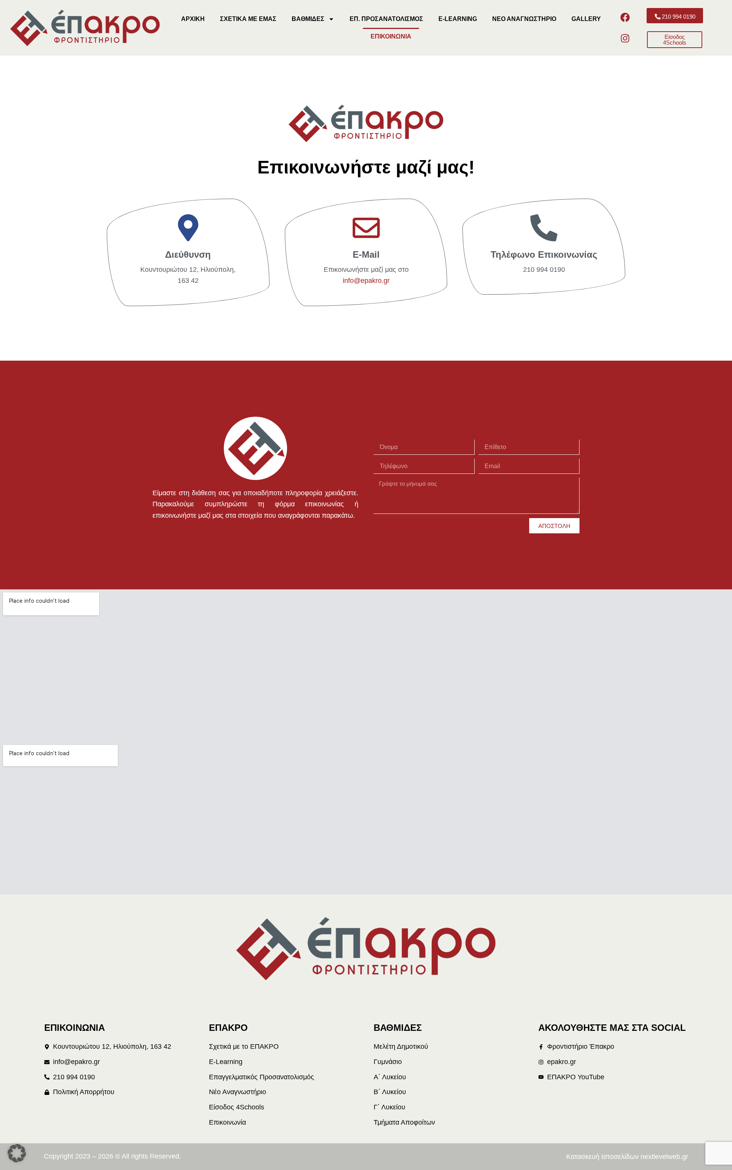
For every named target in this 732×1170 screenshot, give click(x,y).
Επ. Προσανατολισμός (386, 19)
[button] (17, 1153)
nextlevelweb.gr (664, 1156)
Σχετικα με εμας (248, 19)
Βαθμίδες (308, 19)
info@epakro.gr (366, 280)
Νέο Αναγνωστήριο (524, 19)
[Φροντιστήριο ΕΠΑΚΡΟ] (255, 448)
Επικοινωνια (391, 36)
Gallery (586, 19)
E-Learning (457, 19)
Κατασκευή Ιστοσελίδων (602, 1156)
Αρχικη (193, 19)
